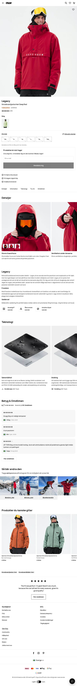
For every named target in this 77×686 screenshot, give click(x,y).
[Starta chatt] (72, 681)
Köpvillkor (43, 610)
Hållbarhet (5, 635)
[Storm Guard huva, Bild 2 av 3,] (11, 247)
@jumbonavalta (48, 497)
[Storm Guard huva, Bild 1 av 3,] (5, 247)
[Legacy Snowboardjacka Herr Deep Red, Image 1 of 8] (38, 51)
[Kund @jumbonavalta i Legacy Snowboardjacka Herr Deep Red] (48, 485)
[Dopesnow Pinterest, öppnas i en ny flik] (43, 653)
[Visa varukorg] (74, 3)
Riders (4, 642)
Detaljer (4, 189)
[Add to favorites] (73, 10)
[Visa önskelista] (70, 3)
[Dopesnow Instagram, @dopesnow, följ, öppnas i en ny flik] (38, 653)
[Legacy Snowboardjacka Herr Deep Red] (67, 485)
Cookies (43, 617)
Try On (32, 189)
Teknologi (24, 189)
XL (39, 139)
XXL (48, 139)
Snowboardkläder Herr (26, 572)
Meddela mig (39, 165)
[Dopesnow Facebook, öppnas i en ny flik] (33, 653)
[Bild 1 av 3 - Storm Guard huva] (26, 226)
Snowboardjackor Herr (9, 572)
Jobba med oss (7, 645)
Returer (4, 620)
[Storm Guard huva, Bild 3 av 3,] (17, 247)
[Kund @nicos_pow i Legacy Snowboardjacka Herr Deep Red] (28, 485)
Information (14, 189)
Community (6, 632)
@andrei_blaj (9, 497)
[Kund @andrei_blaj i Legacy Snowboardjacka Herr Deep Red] (9, 485)
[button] (38, 682)
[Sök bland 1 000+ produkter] (66, 3)
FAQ (3, 613)
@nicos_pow (28, 497)
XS (5, 139)
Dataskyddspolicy (46, 613)
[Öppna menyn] (3, 3)
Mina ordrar (6, 617)
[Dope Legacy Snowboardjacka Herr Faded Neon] (5, 123)
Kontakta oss (6, 610)
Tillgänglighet (44, 623)
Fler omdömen (9, 459)
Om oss (4, 639)
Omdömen (41, 189)
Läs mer (10, 310)
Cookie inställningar (46, 620)
